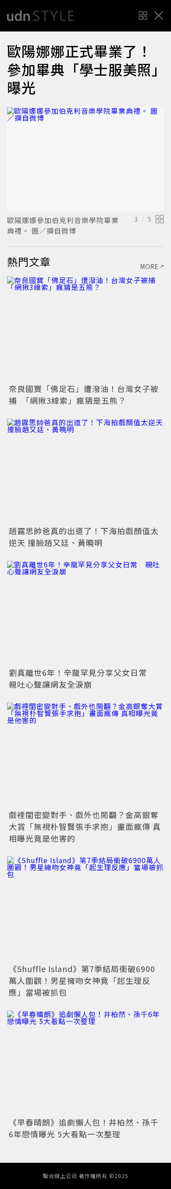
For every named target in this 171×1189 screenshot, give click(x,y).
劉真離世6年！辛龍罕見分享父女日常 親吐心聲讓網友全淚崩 (82, 678)
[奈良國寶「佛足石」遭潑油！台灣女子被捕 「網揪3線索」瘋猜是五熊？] (85, 328)
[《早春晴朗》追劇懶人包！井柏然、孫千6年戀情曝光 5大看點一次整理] (85, 1063)
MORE (149, 266)
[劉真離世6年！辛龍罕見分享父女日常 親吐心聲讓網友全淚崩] (85, 613)
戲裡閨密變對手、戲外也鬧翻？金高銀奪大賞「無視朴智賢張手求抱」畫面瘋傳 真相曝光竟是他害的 (85, 826)
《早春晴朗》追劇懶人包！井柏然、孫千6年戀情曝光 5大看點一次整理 (84, 1128)
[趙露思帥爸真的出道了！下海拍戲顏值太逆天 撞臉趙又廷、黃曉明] (85, 471)
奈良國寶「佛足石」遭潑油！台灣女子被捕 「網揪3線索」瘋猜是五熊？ (84, 394)
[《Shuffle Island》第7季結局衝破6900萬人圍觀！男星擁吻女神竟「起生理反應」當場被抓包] (85, 909)
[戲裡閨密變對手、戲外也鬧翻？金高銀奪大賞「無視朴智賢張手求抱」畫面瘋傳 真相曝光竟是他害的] (85, 755)
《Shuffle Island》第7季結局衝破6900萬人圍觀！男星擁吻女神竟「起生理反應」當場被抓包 (82, 980)
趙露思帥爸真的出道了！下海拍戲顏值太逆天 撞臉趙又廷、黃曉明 (84, 536)
